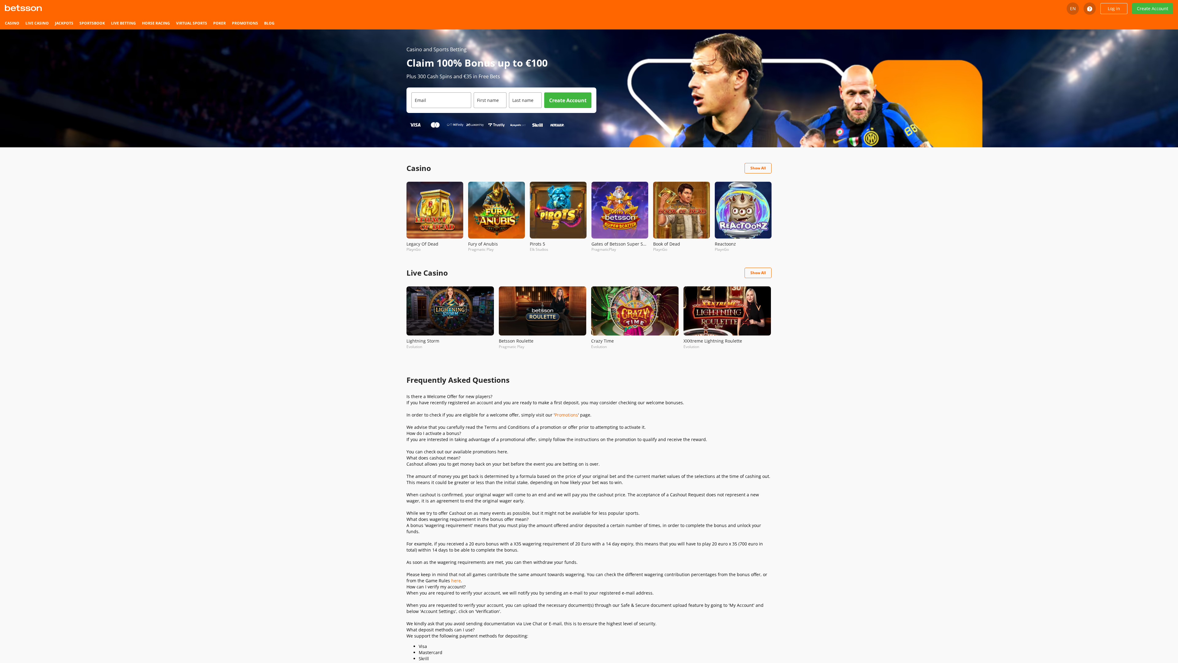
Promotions (566, 415)
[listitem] (12, 23)
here (456, 581)
